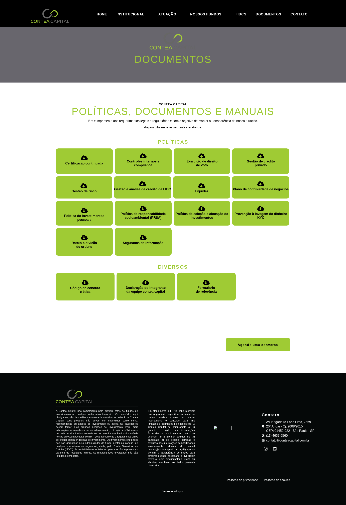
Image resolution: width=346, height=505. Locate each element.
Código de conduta (85, 288)
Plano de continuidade (251, 189)
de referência (206, 291)
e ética (85, 292)
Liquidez (201, 191)
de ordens (84, 247)
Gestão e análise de (129, 189)
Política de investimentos (84, 216)
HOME (102, 14)
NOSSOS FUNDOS (205, 14)
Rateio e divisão (84, 243)
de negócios (279, 189)
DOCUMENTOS (268, 14)
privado (261, 165)
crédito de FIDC (158, 189)
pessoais (84, 220)
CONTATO (299, 14)
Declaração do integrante (146, 288)
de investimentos (209, 216)
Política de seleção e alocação (199, 214)
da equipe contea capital (145, 291)
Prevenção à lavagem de (254, 214)
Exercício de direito (201, 161)
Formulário (206, 288)
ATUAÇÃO (167, 14)
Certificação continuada (84, 163)
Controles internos (142, 161)
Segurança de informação (143, 243)
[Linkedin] (275, 449)
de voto (202, 165)
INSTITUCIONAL (130, 14)
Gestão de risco (84, 191)
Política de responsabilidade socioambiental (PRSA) (143, 216)
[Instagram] (266, 449)
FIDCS (240, 14)
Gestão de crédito (261, 161)
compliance (143, 165)
